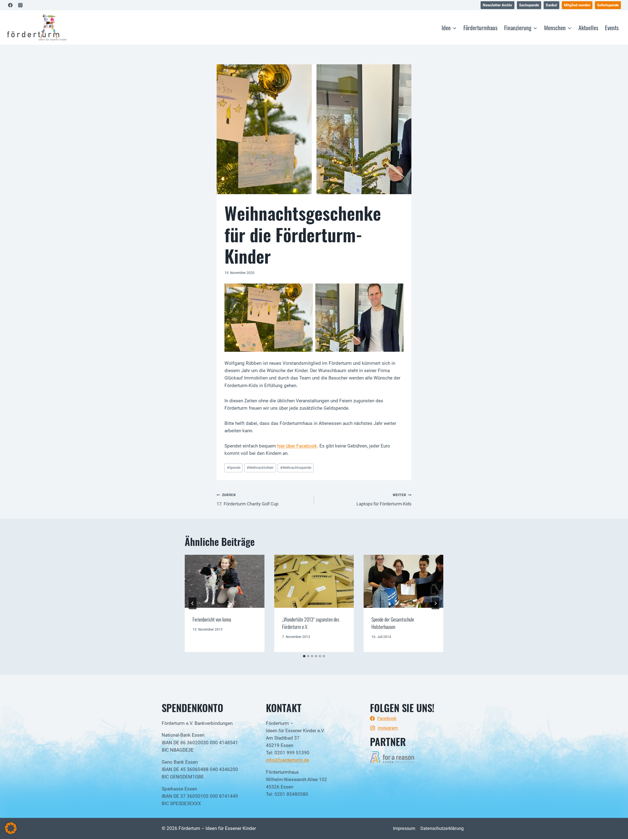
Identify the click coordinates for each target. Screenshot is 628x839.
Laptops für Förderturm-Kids (383, 499)
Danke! (551, 5)
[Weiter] (435, 603)
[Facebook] (10, 5)
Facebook (386, 718)
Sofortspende (608, 5)
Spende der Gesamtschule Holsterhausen (392, 623)
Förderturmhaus (480, 27)
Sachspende (529, 5)
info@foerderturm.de (287, 760)
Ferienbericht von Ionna (212, 619)
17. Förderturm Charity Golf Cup (247, 499)
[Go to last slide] (192, 603)
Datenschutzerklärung (442, 828)
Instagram (388, 728)
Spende (233, 468)
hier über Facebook (297, 446)
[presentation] (224, 581)
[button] (11, 828)
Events (612, 27)
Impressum (404, 828)
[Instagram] (20, 5)
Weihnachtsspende (295, 468)
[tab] (304, 656)
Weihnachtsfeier (260, 468)
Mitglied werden (577, 5)
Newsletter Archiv (497, 5)
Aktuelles (588, 27)
